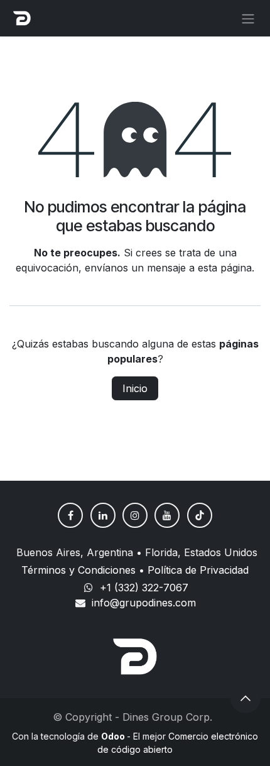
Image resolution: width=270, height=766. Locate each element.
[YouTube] (167, 515)
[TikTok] (199, 515)
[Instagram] (135, 515)
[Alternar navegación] (248, 18)
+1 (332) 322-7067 (144, 587)
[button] (245, 698)
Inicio (135, 388)
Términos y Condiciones (78, 570)
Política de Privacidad (198, 570)
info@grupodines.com (144, 602)
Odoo (114, 736)
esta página (225, 267)
